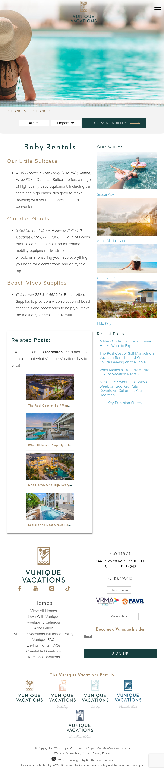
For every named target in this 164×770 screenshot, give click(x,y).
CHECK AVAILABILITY (107, 123)
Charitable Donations (43, 651)
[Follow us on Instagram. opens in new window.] (51, 589)
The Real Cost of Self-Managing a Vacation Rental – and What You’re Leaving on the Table (127, 358)
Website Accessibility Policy (72, 753)
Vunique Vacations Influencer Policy (43, 634)
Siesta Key (105, 194)
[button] (157, 16)
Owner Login (119, 590)
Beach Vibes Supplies (37, 283)
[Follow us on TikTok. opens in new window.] (67, 589)
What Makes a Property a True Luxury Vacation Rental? (70, 445)
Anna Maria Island (111, 240)
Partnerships (119, 616)
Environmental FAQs (43, 645)
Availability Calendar (43, 622)
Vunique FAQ (43, 639)
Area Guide (43, 628)
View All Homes (43, 611)
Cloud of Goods (28, 219)
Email (88, 636)
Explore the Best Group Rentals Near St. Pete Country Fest (73, 524)
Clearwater (106, 278)
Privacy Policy (101, 753)
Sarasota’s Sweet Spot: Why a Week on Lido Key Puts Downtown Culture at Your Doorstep (124, 388)
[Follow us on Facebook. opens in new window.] (19, 589)
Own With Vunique (43, 616)
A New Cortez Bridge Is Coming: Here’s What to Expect (126, 343)
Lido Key (104, 323)
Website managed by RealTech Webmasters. (86, 760)
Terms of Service (124, 765)
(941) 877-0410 (120, 578)
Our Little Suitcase (32, 161)
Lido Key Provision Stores (121, 403)
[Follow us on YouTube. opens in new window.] (35, 589)
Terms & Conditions (44, 657)
